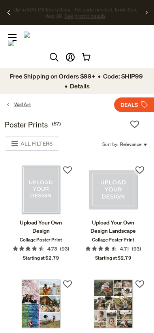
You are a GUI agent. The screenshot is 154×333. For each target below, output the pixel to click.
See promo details (84, 15)
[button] (70, 57)
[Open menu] (12, 37)
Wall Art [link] (22, 104)
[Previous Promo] (8, 12)
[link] (40, 189)
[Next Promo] (147, 12)
